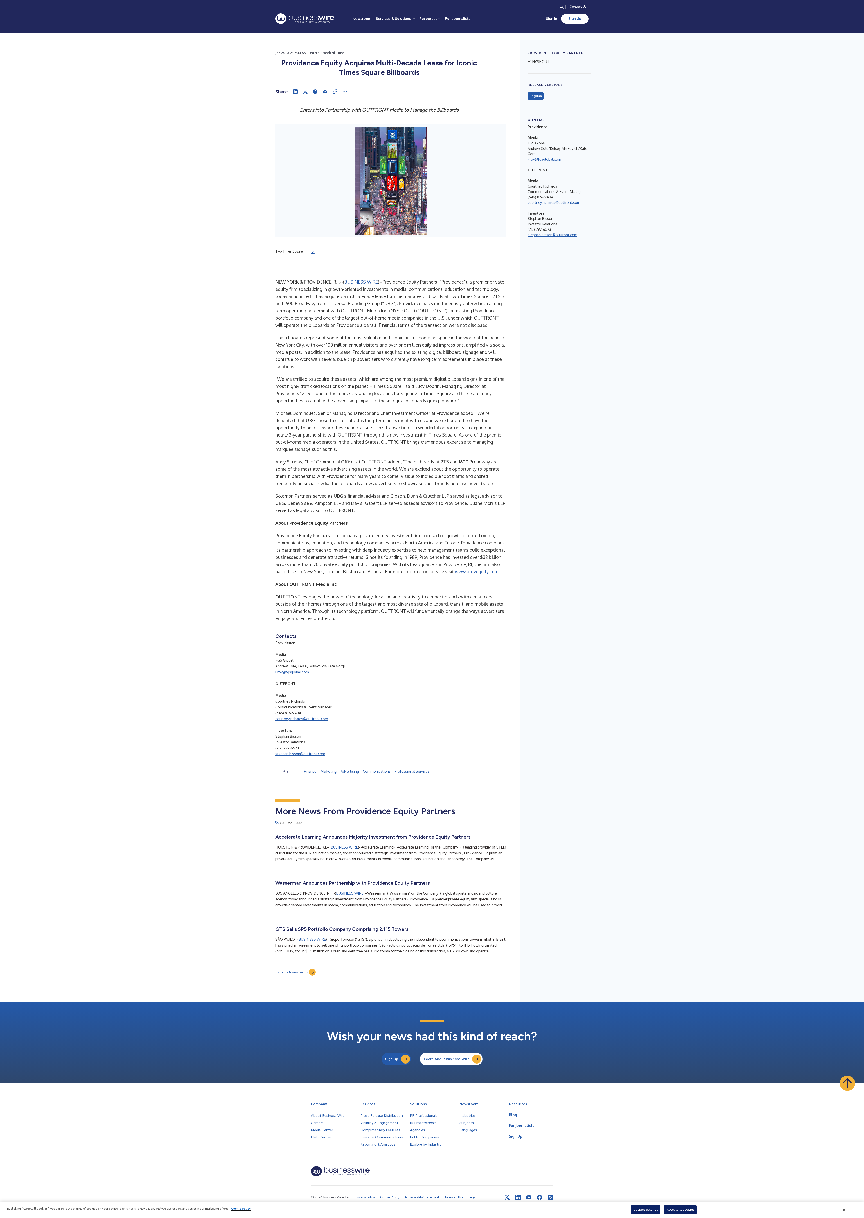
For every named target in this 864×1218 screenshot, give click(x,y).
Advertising (350, 771)
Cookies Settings (646, 1209)
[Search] (562, 7)
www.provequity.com (476, 571)
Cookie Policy (241, 1208)
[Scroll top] (847, 1083)
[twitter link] (507, 1197)
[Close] (844, 1210)
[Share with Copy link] (335, 91)
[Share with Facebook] (315, 91)
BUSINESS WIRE (361, 282)
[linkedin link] (518, 1197)
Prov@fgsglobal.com (292, 672)
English (535, 96)
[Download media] (312, 252)
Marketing (328, 771)
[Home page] (304, 18)
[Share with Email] (325, 91)
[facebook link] (539, 1197)
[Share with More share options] (345, 91)
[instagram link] (550, 1197)
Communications (377, 771)
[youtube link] (528, 1197)
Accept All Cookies (680, 1209)
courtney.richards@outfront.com (301, 718)
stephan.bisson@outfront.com (300, 754)
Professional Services (412, 771)
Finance (310, 771)
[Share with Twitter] (305, 91)
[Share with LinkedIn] (295, 91)
